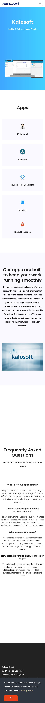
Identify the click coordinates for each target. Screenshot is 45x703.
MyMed (22, 210)
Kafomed (22, 134)
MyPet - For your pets (22, 184)
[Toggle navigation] (40, 3)
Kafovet (22, 159)
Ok (11, 698)
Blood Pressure (22, 231)
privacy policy (27, 690)
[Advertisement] (22, 410)
